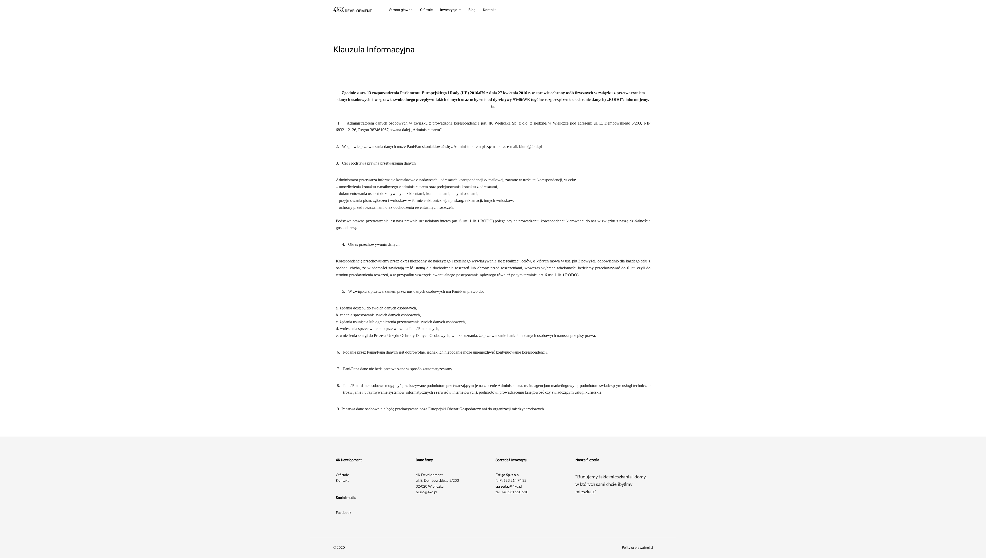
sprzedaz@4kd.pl (509, 486)
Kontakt (489, 10)
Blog (472, 10)
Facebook (343, 512)
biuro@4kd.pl (426, 492)
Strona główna (401, 10)
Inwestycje (448, 10)
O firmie (426, 10)
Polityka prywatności (637, 547)
